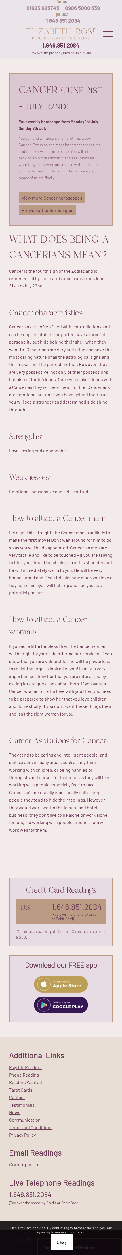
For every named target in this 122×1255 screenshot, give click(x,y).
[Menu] (105, 33)
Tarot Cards (20, 1089)
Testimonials (22, 1105)
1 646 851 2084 (63, 20)
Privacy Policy (22, 1134)
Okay (62, 1242)
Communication (25, 1119)
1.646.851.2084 (61, 45)
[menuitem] (105, 33)
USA (65, 14)
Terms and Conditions (30, 1127)
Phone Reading (24, 1074)
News (14, 1112)
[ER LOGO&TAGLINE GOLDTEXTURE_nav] (61, 33)
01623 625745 (42, 8)
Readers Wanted (25, 1082)
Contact (17, 1097)
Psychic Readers (25, 1067)
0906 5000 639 (82, 8)
